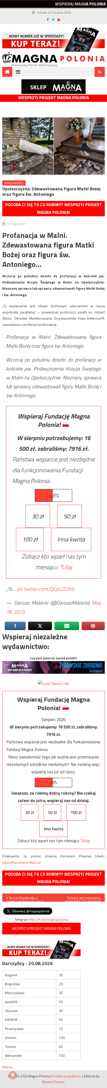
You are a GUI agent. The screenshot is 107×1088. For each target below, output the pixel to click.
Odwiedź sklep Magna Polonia (53, 86)
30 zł (38, 516)
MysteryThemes (53, 1081)
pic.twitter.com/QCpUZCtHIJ (46, 589)
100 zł (30, 539)
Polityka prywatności (66, 1076)
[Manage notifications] (13, 1075)
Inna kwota (71, 539)
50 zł (69, 516)
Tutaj (66, 566)
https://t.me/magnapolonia (48, 919)
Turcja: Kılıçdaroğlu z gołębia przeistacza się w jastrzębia (25, 898)
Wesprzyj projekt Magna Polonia (53, 98)
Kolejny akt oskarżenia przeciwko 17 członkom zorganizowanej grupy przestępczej (83, 898)
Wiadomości (14, 183)
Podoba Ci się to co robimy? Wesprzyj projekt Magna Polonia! (53, 208)
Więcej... (8, 1066)
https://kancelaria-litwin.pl (21, 862)
